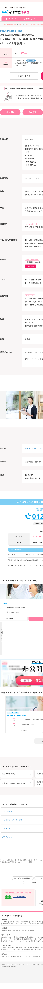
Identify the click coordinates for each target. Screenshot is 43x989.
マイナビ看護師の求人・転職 (8, 24)
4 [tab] (1, 632)
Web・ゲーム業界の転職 (15, 947)
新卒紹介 (36, 947)
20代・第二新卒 (28, 947)
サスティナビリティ (26, 964)
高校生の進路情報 (6, 930)
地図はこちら (30, 60)
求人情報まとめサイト (8, 937)
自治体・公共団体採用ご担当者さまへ (22, 878)
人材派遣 (4, 947)
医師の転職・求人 (28, 949)
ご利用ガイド (30, 19)
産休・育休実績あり (31, 224)
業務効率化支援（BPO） (17, 956)
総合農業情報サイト (29, 939)
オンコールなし (30, 296)
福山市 (27, 24)
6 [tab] (1, 638)
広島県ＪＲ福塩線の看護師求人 (14, 783)
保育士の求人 (38, 949)
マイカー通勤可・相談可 (32, 259)
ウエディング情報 (7, 939)
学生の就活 (5, 922)
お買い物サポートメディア (10, 941)
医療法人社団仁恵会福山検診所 (11, 31)
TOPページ (12, 19)
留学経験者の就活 (14, 922)
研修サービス (5, 956)
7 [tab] (1, 641)
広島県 (21, 24)
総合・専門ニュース (21, 937)
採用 (34, 964)
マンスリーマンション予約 (26, 941)
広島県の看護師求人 (9, 773)
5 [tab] (1, 635)
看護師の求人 (6, 949)
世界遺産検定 (18, 939)
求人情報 (10, 112)
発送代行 (28, 956)
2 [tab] (1, 626)
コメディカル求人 (17, 949)
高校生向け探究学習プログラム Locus (23, 930)
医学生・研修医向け (36, 922)
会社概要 (12, 964)
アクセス (18, 964)
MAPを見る (30, 266)
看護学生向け (24, 922)
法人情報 (33, 112)
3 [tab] (1, 629)
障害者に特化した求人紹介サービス (12, 923)
